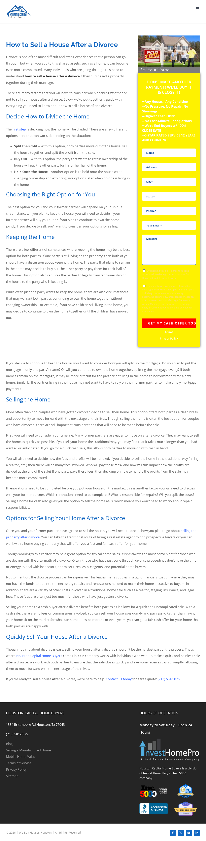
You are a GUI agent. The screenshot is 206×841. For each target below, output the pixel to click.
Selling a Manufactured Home (28, 750)
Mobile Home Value (21, 756)
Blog (9, 744)
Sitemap (12, 776)
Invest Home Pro (155, 773)
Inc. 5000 (179, 773)
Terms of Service (18, 763)
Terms (169, 332)
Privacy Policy (169, 338)
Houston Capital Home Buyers (39, 656)
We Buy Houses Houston (35, 832)
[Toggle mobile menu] (198, 9)
